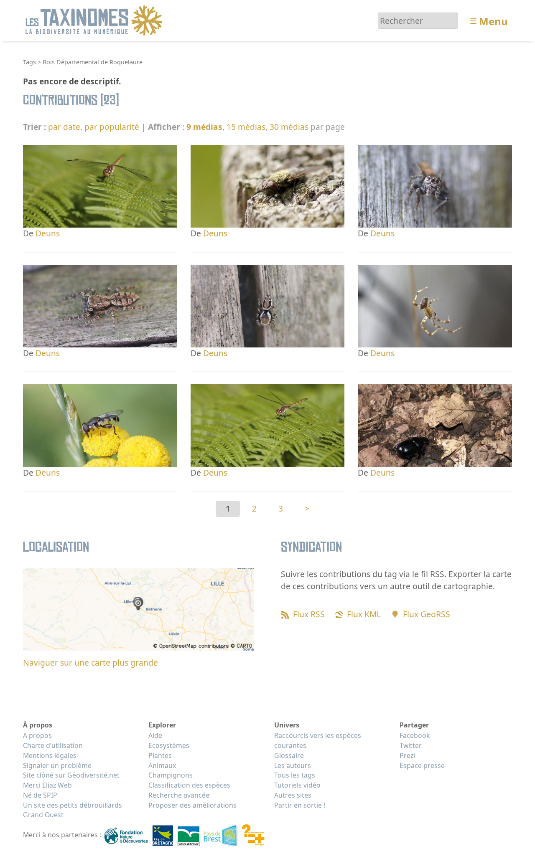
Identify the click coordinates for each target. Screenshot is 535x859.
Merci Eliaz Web (47, 785)
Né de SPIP (40, 795)
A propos (37, 735)
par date (64, 126)
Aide (155, 735)
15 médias (246, 126)
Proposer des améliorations (192, 805)
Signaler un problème (57, 765)
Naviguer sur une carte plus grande (90, 662)
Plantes (160, 755)
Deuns (48, 233)
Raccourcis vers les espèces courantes (317, 740)
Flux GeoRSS (426, 614)
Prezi (407, 755)
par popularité (111, 126)
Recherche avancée (178, 795)
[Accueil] (95, 19)
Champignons (170, 775)
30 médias (289, 126)
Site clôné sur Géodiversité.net (71, 775)
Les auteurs (292, 765)
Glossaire (289, 755)
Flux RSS (309, 614)
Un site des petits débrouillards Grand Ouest (72, 810)
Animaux (162, 765)
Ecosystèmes (168, 745)
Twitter (411, 745)
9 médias (204, 126)
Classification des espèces (189, 785)
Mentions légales (49, 755)
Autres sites (292, 795)
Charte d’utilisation (53, 745)
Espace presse (422, 765)
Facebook (415, 735)
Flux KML (364, 614)
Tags (29, 62)
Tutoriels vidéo (297, 785)
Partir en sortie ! (299, 805)
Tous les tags (294, 775)
